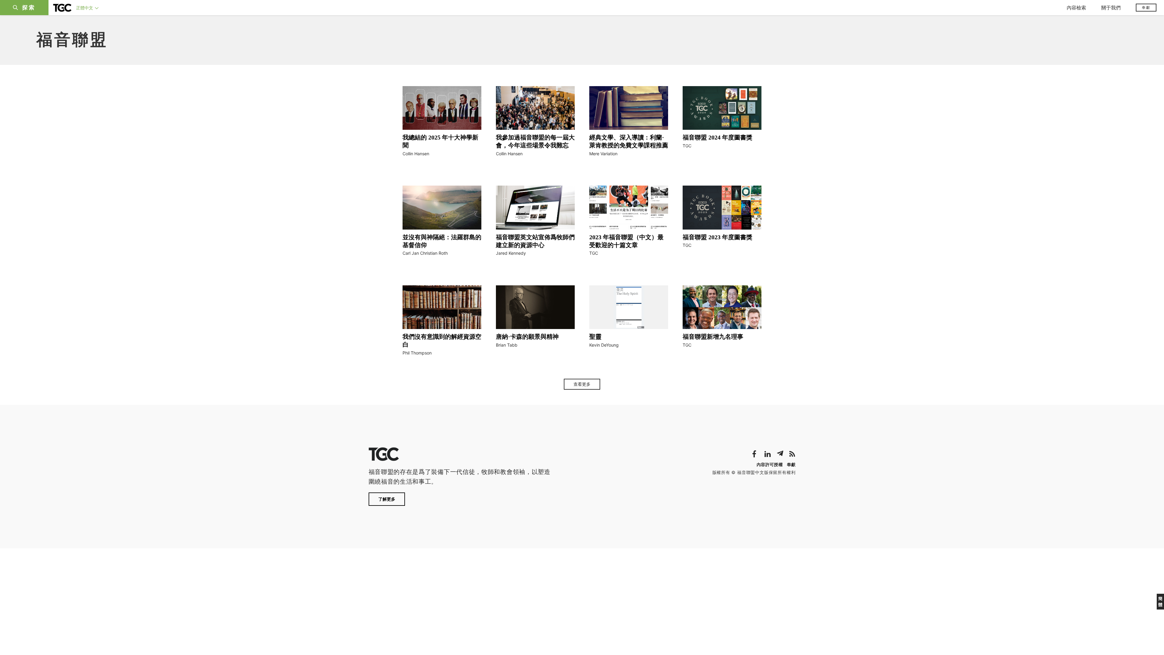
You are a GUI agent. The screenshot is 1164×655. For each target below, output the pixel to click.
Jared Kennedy (511, 253)
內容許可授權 (770, 464)
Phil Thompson (417, 352)
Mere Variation (603, 153)
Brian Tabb (506, 345)
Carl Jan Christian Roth (425, 253)
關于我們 (1111, 8)
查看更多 (582, 384)
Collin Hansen (416, 153)
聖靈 (595, 336)
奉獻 (1146, 7)
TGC (687, 145)
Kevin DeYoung (604, 345)
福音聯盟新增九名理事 (713, 336)
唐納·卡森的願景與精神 (527, 336)
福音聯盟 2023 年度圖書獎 (717, 237)
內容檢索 (1076, 8)
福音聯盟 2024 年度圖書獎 (717, 137)
